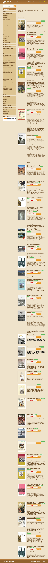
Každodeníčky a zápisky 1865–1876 (34, 66)
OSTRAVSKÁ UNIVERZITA (8, 75)
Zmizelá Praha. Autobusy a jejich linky (35, 295)
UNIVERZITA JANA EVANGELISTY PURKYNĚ (9, 63)
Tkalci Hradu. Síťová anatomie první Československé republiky (35, 49)
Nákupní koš (42, 1)
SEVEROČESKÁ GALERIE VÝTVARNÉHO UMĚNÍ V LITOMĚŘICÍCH (7, 90)
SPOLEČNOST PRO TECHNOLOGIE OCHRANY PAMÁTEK (8, 98)
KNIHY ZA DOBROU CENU (8, 42)
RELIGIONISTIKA (6, 32)
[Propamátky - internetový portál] (9, 118)
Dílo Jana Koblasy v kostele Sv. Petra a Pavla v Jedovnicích (35, 182)
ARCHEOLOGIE (6, 36)
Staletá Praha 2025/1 (32, 384)
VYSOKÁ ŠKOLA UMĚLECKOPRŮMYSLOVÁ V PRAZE (8, 72)
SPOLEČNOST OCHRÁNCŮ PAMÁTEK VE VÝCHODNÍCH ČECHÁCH (8, 79)
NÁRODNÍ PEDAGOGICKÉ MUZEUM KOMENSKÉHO (8, 56)
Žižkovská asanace (31, 246)
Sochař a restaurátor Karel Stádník (34, 197)
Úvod (19, 1)
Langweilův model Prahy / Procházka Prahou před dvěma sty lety (35, 166)
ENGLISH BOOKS (6, 111)
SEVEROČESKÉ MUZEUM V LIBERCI (8, 94)
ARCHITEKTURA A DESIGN (8, 23)
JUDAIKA (5, 34)
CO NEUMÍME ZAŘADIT (7, 107)
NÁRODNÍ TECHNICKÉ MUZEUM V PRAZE (9, 85)
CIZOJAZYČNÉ (5, 40)
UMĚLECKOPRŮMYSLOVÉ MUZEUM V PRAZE (7, 59)
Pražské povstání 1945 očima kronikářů (35, 109)
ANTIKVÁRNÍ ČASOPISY (7, 46)
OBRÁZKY (5, 38)
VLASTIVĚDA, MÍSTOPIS (7, 13)
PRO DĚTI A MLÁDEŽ (7, 105)
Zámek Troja (30, 414)
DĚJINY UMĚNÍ (6, 30)
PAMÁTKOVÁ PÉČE (6, 19)
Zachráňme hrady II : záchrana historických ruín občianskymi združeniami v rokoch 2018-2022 (34, 229)
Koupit (38, 23)
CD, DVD (4, 103)
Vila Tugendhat (30, 359)
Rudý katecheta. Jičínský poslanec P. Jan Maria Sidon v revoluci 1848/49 (36, 20)
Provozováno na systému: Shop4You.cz (38, 561)
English (36, 1)
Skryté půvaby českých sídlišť (33, 346)
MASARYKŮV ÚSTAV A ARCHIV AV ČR (8, 52)
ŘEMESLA (5, 101)
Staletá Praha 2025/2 (32, 371)
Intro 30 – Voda (30, 428)
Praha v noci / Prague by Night (34, 270)
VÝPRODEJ (5, 109)
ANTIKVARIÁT (5, 44)
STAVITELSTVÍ (5, 27)
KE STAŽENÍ (5, 113)
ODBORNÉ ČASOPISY (7, 21)
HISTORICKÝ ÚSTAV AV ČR (8, 65)
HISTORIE (5, 17)
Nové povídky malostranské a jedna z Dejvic (35, 257)
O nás (24, 1)
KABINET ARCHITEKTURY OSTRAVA (8, 49)
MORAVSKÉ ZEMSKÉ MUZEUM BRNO (8, 68)
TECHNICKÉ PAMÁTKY (7, 25)
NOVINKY (5, 11)
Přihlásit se (30, 1)
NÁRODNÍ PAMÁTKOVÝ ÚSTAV (9, 82)
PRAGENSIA (5, 15)
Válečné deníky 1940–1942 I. (33, 34)
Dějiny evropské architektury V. (34, 334)
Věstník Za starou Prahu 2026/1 (34, 398)
